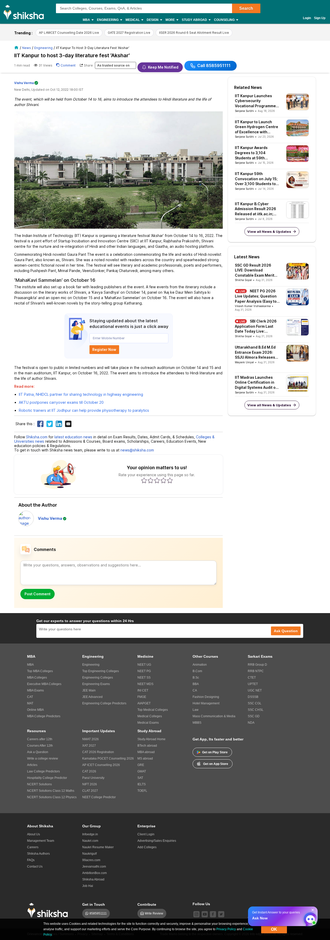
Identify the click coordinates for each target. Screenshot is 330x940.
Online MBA (35, 710)
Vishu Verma (50, 518)
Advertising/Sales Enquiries (156, 841)
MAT (30, 703)
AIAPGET (144, 703)
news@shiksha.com (137, 450)
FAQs (31, 860)
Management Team (40, 841)
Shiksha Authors (38, 853)
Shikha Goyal (243, 280)
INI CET (142, 690)
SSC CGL (254, 703)
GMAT (141, 771)
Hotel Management (206, 703)
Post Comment (37, 594)
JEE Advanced (92, 697)
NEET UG (144, 664)
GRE (140, 765)
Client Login (145, 834)
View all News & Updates (269, 231)
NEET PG (144, 671)
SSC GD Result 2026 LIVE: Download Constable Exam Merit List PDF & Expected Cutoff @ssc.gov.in (254, 270)
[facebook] (213, 914)
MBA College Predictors (43, 716)
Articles (32, 765)
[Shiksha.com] (25, 12)
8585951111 (98, 913)
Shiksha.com (36, 437)
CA (195, 690)
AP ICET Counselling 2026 (101, 765)
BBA (196, 684)
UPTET (253, 684)
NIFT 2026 (89, 784)
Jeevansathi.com (94, 866)
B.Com (197, 671)
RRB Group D (257, 664)
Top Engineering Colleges (100, 671)
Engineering (91, 664)
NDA (251, 722)
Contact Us (35, 866)
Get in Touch (93, 904)
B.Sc (196, 677)
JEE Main (89, 690)
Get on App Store (215, 764)
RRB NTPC (256, 671)
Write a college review (42, 758)
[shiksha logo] (49, 910)
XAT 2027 (89, 745)
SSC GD (254, 716)
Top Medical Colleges (152, 710)
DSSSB (253, 697)
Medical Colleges (149, 716)
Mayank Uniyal (244, 362)
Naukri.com (90, 841)
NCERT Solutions (39, 784)
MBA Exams (35, 690)
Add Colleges (146, 847)
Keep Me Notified (163, 67)
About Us (33, 834)
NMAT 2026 (90, 739)
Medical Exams (148, 722)
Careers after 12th (39, 739)
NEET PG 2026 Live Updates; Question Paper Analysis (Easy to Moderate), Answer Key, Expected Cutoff (256, 296)
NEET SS (144, 677)
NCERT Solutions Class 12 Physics (52, 797)
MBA (30, 664)
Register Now (104, 349)
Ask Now (260, 918)
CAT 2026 (89, 771)
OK (274, 929)
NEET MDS (145, 684)
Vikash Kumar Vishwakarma (253, 306)
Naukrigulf (89, 853)
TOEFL (142, 791)
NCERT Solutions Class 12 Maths (50, 791)
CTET (252, 677)
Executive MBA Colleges (44, 684)
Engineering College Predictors (104, 703)
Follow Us (201, 904)
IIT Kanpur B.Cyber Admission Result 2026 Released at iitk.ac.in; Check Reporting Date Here (255, 209)
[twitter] (221, 914)
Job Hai (87, 886)
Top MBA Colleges (40, 671)
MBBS (197, 722)
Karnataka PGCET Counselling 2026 (108, 758)
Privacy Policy (226, 929)
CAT (30, 697)
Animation (200, 664)
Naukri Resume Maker (98, 847)
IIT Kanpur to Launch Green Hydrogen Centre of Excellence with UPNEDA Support (256, 127)
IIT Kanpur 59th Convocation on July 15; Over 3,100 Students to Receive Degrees (256, 178)
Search (246, 8)
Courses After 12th (40, 745)
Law (196, 710)
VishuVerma (24, 83)
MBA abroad (146, 752)
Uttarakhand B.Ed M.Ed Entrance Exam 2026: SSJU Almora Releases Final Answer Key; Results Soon (255, 352)
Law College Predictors (43, 771)
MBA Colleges (37, 677)
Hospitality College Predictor (47, 778)
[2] (309, 917)
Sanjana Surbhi (244, 110)
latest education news (73, 437)
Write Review (154, 913)
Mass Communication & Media (214, 716)
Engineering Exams (96, 684)
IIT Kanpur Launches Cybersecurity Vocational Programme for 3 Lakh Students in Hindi (255, 101)
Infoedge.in (90, 834)
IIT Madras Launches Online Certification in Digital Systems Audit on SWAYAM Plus (256, 382)
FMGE (141, 697)
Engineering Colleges (97, 677)
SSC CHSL (255, 710)
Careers (32, 847)
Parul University (93, 778)
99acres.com (91, 860)
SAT (140, 778)
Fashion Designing (206, 697)
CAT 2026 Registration (98, 752)
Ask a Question (37, 752)
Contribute (146, 904)
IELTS (141, 784)
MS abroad (145, 758)
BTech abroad (147, 745)
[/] (17, 47)
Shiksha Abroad (93, 879)
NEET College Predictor (99, 797)
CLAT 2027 (90, 791)
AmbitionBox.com (94, 873)
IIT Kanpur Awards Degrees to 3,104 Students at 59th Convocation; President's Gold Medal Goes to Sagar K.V (256, 152)
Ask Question (286, 631)
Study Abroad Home (151, 739)
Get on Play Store (215, 752)
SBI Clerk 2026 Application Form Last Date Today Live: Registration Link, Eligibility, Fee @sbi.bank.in (256, 326)
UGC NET (255, 690)
